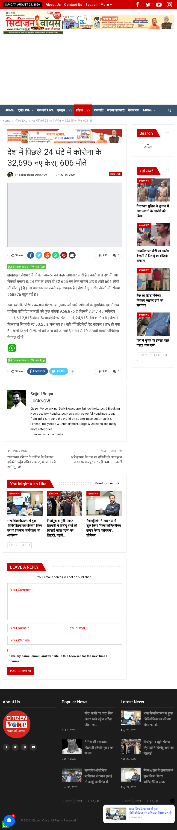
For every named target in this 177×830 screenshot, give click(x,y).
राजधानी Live (45, 110)
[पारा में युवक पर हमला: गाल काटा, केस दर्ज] (153, 324)
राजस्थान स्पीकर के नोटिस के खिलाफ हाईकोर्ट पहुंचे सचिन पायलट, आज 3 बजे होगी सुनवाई (31, 462)
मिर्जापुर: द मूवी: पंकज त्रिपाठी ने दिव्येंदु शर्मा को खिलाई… (159, 748)
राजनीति (98, 110)
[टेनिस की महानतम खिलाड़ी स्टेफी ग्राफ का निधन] (72, 746)
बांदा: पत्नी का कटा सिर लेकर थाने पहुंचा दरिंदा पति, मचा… (99, 719)
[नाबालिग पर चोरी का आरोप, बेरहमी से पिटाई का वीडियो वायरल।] (153, 234)
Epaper (91, 5)
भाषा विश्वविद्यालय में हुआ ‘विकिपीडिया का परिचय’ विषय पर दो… (158, 719)
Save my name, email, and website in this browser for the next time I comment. (58, 658)
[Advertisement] (88, 69)
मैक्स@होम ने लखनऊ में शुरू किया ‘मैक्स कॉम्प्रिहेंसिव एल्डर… (158, 776)
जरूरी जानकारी (115, 110)
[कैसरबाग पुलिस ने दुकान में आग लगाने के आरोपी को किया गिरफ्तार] (153, 190)
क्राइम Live (64, 110)
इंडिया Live (83, 110)
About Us (53, 5)
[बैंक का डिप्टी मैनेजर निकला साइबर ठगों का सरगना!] (153, 279)
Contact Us (73, 5)
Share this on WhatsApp (29, 266)
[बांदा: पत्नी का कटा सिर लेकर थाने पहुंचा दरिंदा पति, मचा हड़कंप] (72, 718)
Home (9, 110)
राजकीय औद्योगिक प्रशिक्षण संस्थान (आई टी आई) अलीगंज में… (98, 776)
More (105, 5)
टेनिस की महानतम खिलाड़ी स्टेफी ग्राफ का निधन (99, 748)
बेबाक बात (133, 110)
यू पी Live (24, 110)
